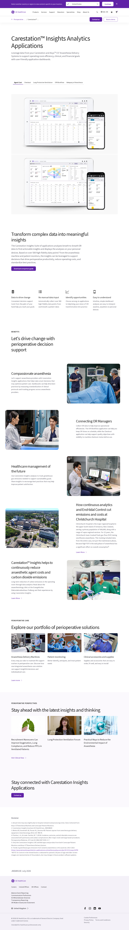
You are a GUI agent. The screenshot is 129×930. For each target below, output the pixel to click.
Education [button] (60, 12)
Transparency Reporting (19, 900)
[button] (97, 12)
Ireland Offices (24, 887)
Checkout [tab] (27, 82)
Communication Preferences (21, 895)
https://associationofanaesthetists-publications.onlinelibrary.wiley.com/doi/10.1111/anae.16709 (44, 850)
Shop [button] (79, 12)
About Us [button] (86, 12)
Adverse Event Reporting (19, 893)
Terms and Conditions (102, 920)
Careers (14, 887)
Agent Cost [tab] (18, 82)
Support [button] (52, 12)
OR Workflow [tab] (59, 82)
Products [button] (36, 12)
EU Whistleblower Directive (20, 898)
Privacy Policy (88, 920)
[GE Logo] (18, 12)
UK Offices (35, 887)
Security (87, 922)
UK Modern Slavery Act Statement (23, 903)
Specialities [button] (71, 12)
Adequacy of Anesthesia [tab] (75, 82)
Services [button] (44, 12)
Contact (44, 887)
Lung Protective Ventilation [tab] (43, 82)
